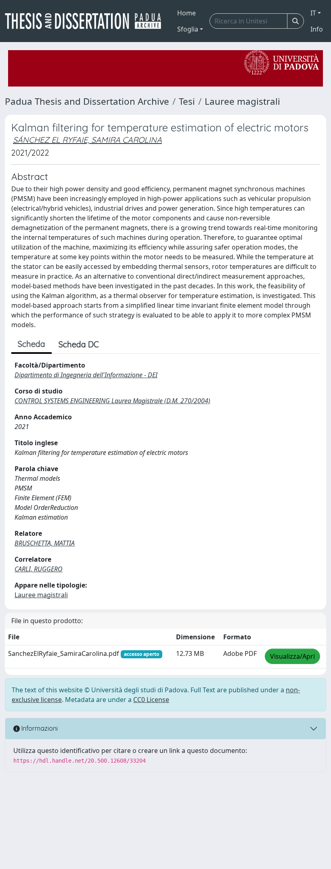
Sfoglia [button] (187, 29)
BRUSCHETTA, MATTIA (45, 543)
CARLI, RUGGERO (39, 569)
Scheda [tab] (31, 344)
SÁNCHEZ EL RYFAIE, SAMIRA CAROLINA (87, 140)
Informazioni (39, 728)
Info (316, 29)
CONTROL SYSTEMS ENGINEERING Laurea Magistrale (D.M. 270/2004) (112, 400)
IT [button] (313, 12)
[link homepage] (86, 21)
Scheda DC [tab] (79, 344)
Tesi (187, 101)
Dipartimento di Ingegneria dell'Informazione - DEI (86, 374)
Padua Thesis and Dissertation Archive (87, 101)
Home (186, 12)
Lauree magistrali (242, 101)
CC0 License (151, 699)
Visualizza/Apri (292, 656)
